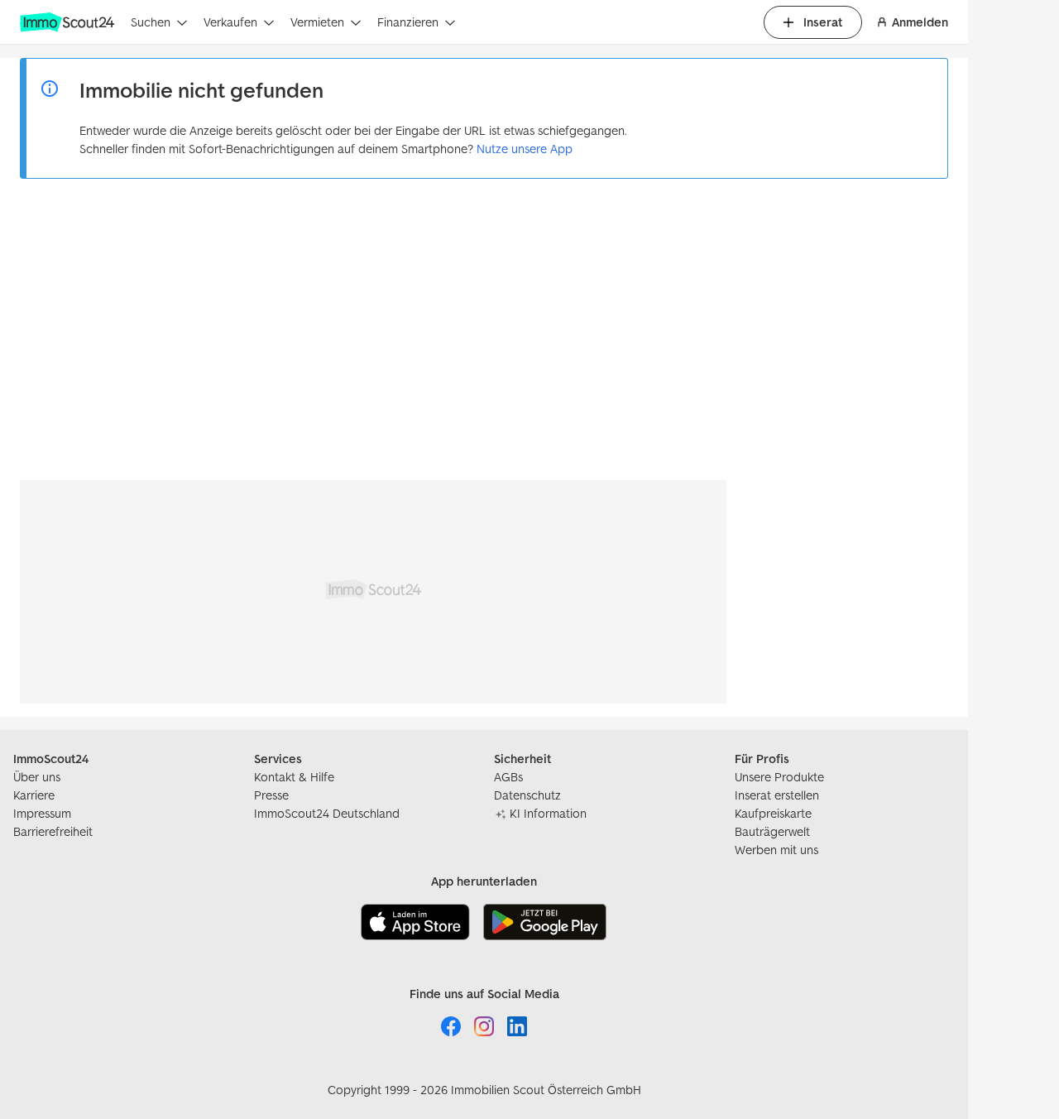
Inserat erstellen (777, 795)
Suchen (150, 22)
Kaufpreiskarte (773, 813)
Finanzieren (407, 22)
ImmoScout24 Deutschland (327, 813)
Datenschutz (527, 795)
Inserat (822, 22)
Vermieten (317, 22)
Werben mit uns (776, 850)
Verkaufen (230, 22)
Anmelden (920, 22)
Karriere (34, 795)
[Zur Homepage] (68, 22)
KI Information (548, 813)
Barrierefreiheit (53, 831)
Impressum (42, 813)
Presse (271, 795)
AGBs (508, 777)
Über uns (36, 777)
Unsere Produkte (779, 777)
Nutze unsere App (525, 149)
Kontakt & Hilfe (294, 777)
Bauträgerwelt (772, 831)
